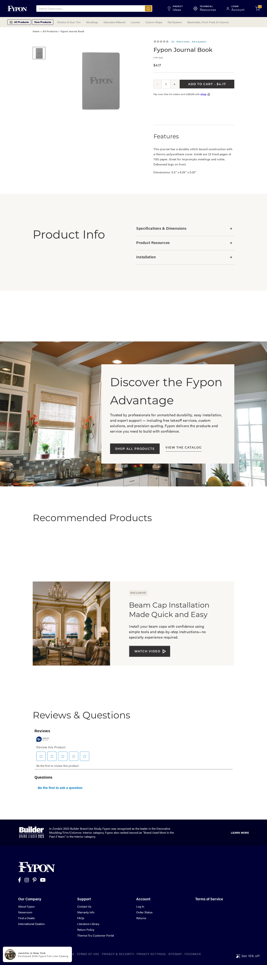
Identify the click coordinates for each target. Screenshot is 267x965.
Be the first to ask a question (60, 788)
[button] (39, 41)
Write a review (183, 41)
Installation (184, 257)
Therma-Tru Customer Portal (95, 935)
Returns (141, 918)
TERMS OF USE (88, 954)
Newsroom (25, 912)
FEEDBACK (193, 954)
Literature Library (88, 924)
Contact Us (84, 906)
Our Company (29, 899)
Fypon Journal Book (72, 31)
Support (84, 899)
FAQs (80, 918)
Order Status (144, 912)
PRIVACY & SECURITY (118, 954)
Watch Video (147, 651)
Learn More (240, 832)
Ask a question (199, 41)
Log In (140, 906)
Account (143, 899)
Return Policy (85, 930)
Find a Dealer (26, 918)
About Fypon (26, 906)
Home (36, 31)
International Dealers (31, 924)
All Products (50, 31)
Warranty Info (85, 912)
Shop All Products (135, 449)
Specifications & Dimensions (184, 229)
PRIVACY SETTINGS (151, 954)
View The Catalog (183, 447)
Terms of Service (209, 899)
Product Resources (184, 243)
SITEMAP (175, 954)
